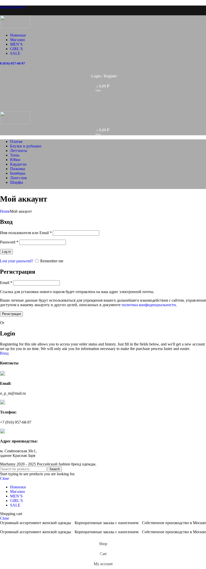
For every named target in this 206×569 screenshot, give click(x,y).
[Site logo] (15, 26)
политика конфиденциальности (149, 305)
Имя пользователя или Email (26, 233)
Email (6, 282)
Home (5, 211)
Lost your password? (16, 261)
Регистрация (11, 314)
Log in (6, 252)
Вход (4, 353)
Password (9, 242)
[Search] (103, 96)
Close (4, 478)
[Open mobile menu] (103, 106)
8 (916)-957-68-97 (12, 7)
